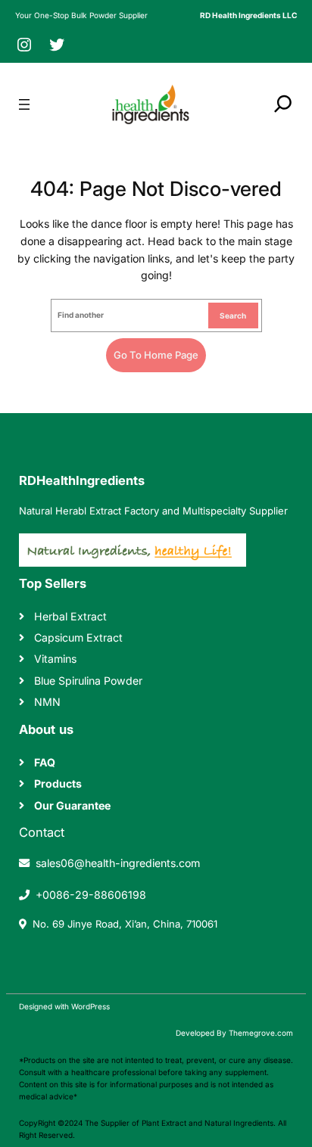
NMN (47, 701)
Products (58, 783)
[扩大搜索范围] (283, 103)
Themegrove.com (261, 1032)
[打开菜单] (24, 104)
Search (233, 315)
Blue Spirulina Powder (88, 680)
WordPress (90, 1006)
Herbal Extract (70, 616)
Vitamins (55, 658)
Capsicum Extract (78, 637)
